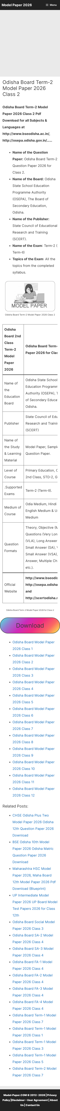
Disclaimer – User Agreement (30, 1100)
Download (30, 625)
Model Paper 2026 (17, 5)
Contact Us (33, 1105)
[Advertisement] (30, 43)
